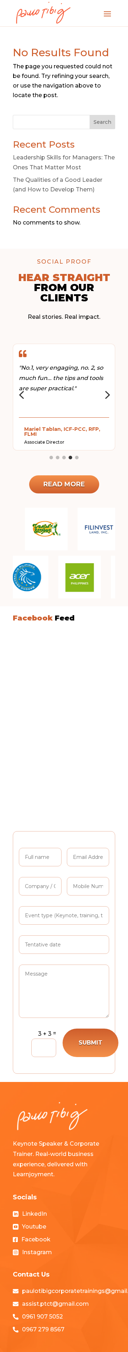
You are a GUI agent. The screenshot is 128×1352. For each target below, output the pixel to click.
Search (102, 122)
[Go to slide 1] (51, 457)
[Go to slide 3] (64, 457)
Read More (64, 484)
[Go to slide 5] (77, 457)
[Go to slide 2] (57, 457)
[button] (21, 395)
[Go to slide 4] (70, 457)
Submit (90, 1042)
